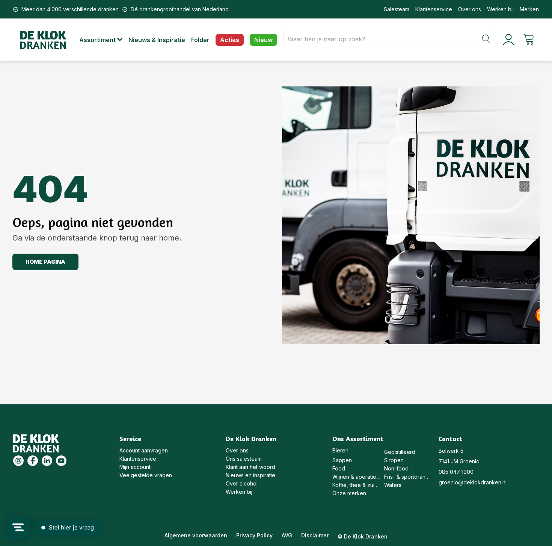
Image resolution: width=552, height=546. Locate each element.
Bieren (340, 450)
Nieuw (263, 40)
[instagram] (18, 460)
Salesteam (396, 9)
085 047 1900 (456, 472)
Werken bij (500, 9)
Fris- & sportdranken (408, 476)
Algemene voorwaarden (195, 535)
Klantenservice (433, 9)
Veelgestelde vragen (145, 475)
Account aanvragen (143, 450)
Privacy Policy (254, 535)
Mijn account (135, 467)
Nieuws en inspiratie (250, 475)
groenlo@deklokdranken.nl (473, 482)
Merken (529, 9)
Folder (200, 40)
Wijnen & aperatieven (356, 476)
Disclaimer (315, 535)
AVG (287, 535)
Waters (392, 485)
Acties (229, 40)
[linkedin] (47, 460)
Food (338, 468)
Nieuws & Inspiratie (156, 40)
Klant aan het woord (250, 467)
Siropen (394, 460)
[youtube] (61, 460)
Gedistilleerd (399, 452)
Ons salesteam (244, 458)
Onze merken (349, 493)
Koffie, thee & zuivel (356, 485)
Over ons (469, 9)
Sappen (342, 460)
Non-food (396, 468)
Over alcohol (242, 483)
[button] (103, 39)
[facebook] (32, 460)
